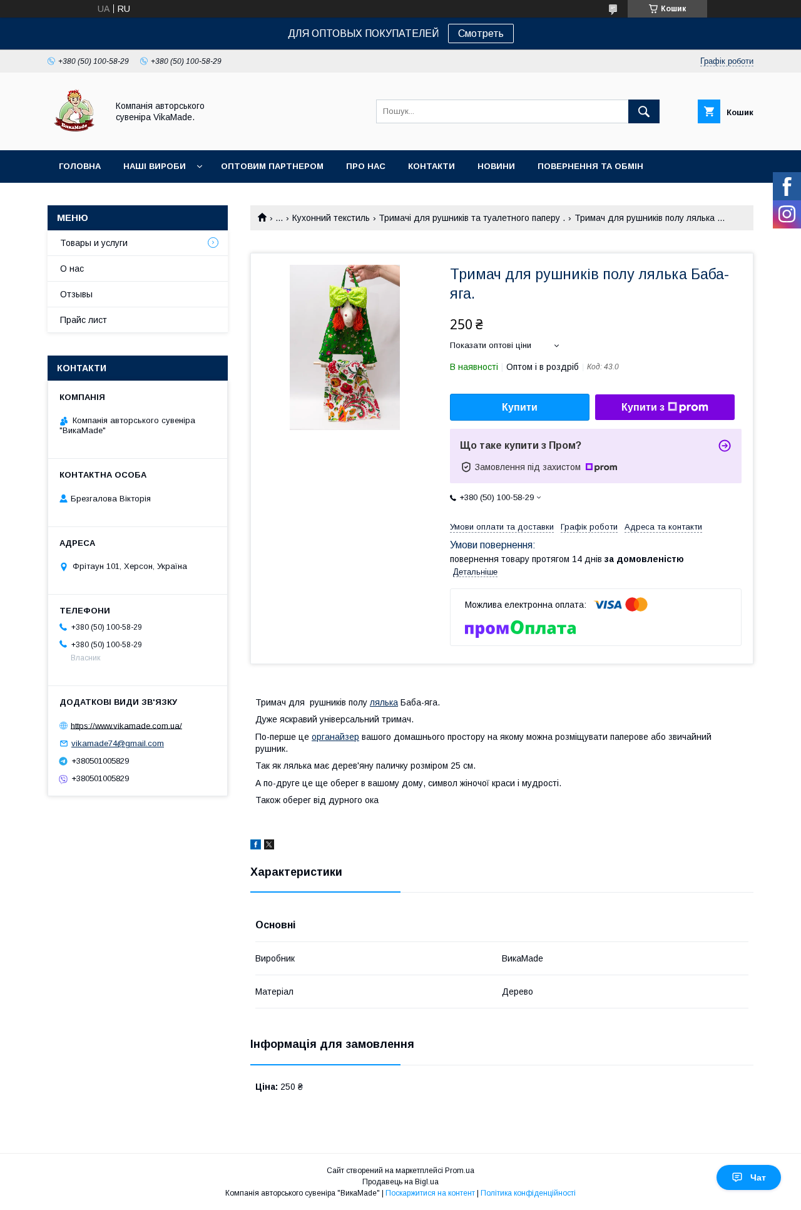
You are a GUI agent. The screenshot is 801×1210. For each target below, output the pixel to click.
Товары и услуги (94, 243)
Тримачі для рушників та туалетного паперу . (472, 218)
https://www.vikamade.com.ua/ (126, 725)
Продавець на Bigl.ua (400, 1181)
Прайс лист (83, 320)
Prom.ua (459, 1170)
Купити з (643, 407)
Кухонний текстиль (331, 218)
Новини (496, 166)
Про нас (365, 166)
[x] (269, 846)
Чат (758, 1177)
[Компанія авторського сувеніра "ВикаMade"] (74, 134)
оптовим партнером (272, 166)
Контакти (431, 166)
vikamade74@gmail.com (117, 743)
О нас (72, 269)
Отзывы (76, 294)
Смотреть (481, 33)
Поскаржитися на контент (430, 1193)
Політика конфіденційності (528, 1193)
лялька (384, 702)
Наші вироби (154, 166)
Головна (80, 166)
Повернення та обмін (590, 166)
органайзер (335, 737)
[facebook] (255, 846)
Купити (520, 407)
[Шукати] (644, 111)
